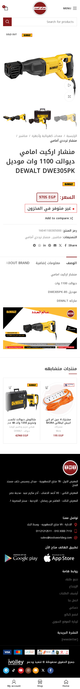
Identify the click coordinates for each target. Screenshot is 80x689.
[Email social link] (55, 245)
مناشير (23, 136)
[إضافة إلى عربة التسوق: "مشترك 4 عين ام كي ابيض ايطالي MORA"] (46, 387)
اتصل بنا (73, 600)
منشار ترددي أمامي (63, 141)
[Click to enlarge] (69, 96)
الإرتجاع (73, 586)
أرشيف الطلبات (68, 593)
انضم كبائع (71, 614)
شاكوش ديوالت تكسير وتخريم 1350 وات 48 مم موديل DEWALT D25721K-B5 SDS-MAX (21, 424)
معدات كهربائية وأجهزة (47, 136)
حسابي (73, 607)
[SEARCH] (7, 21)
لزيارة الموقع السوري (65, 621)
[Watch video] (69, 85)
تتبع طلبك (71, 579)
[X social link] (60, 245)
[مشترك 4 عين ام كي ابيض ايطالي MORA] (58, 399)
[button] (73, 67)
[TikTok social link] (13, 670)
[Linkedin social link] (44, 245)
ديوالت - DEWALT (22, 431)
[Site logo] (40, 8)
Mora (58, 431)
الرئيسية (71, 136)
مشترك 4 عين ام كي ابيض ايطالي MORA (58, 421)
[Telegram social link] (34, 245)
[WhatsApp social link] (39, 245)
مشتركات (58, 427)
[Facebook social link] (65, 245)
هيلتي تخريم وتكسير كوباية (21, 427)
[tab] (71, 262)
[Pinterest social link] (49, 245)
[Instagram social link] (28, 670)
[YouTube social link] (21, 670)
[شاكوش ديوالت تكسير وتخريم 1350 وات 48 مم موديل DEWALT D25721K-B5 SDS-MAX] (22, 399)
